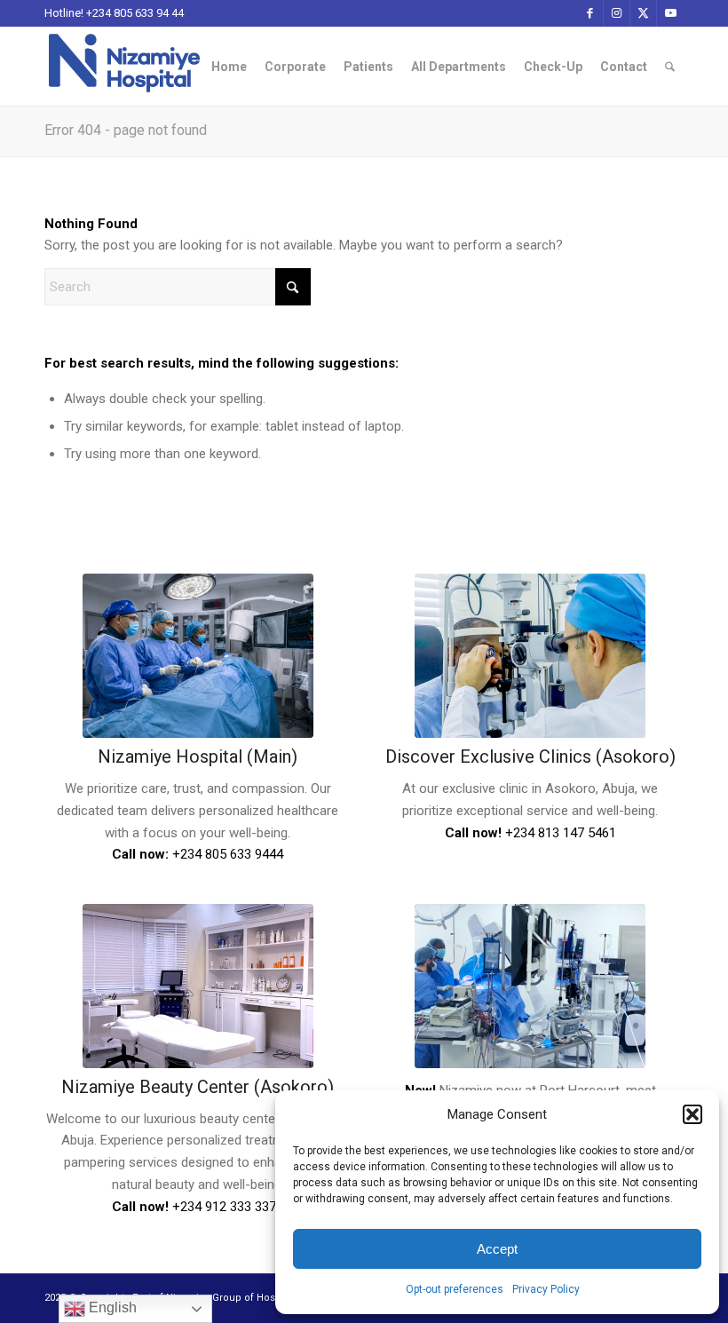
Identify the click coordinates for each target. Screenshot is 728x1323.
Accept (497, 1248)
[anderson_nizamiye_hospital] (530, 986)
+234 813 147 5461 (560, 833)
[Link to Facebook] (590, 13)
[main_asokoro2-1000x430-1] (530, 656)
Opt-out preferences (454, 1289)
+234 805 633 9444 (227, 854)
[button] (692, 1114)
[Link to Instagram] (616, 13)
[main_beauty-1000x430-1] (198, 986)
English (111, 1307)
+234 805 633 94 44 (135, 13)
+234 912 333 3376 (227, 1207)
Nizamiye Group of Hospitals (233, 1297)
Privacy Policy (546, 1289)
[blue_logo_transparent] (124, 67)
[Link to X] (643, 13)
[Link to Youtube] (670, 13)
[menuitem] (229, 67)
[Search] (670, 67)
